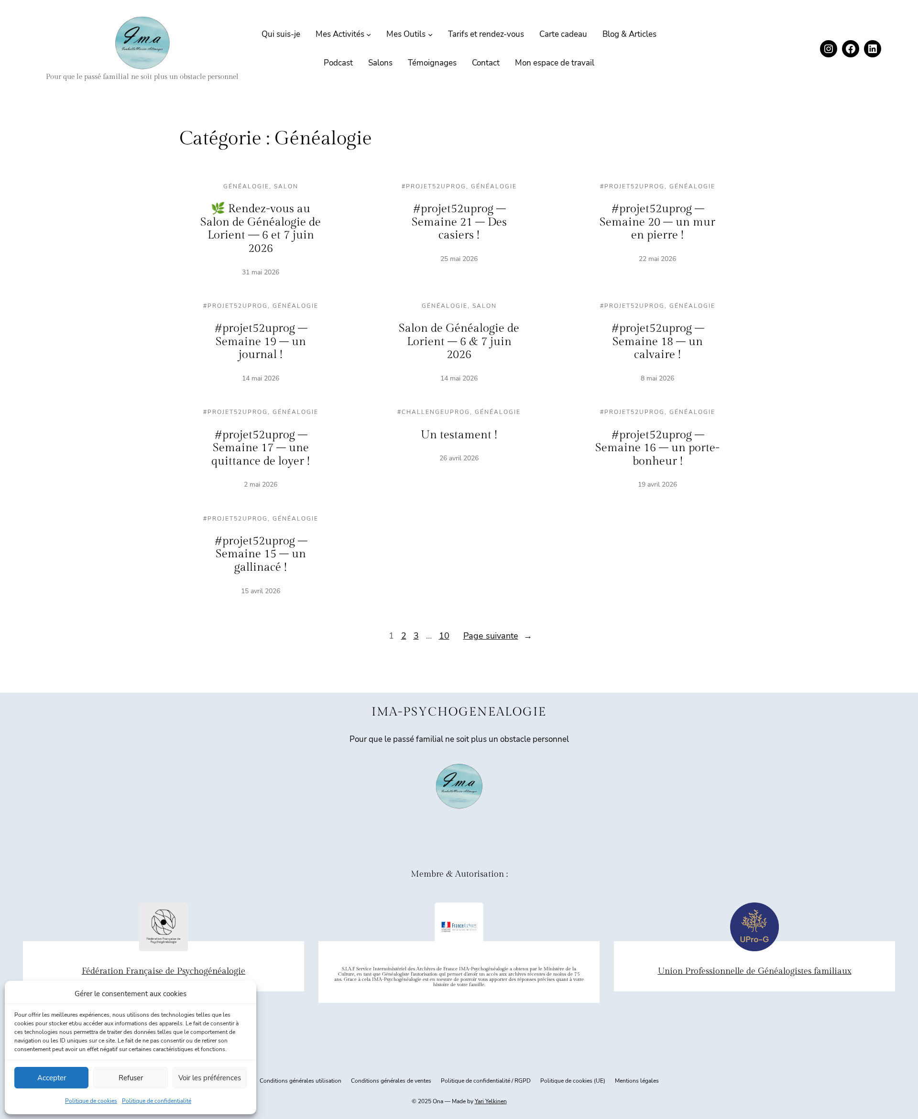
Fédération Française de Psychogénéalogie (163, 971)
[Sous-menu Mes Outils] (430, 34)
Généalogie (246, 186)
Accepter (51, 1078)
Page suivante (497, 635)
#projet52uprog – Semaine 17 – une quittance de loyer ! (260, 448)
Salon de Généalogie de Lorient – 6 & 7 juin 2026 (459, 341)
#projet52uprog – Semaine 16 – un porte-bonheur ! (657, 448)
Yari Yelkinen (491, 1101)
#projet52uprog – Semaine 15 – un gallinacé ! (260, 554)
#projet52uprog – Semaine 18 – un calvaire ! (657, 341)
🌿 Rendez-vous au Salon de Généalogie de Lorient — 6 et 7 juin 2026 (260, 228)
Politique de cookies (91, 1101)
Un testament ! (459, 435)
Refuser (131, 1078)
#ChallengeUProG (433, 412)
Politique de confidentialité (156, 1101)
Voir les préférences (209, 1078)
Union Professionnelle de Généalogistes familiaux (755, 971)
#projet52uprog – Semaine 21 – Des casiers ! (459, 222)
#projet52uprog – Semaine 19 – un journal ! (260, 341)
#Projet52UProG (434, 186)
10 (444, 635)
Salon (286, 186)
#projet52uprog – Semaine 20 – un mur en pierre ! (657, 222)
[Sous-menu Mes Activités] (368, 34)
